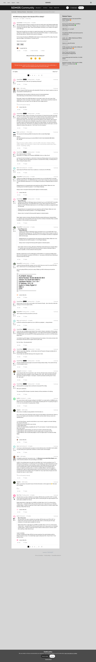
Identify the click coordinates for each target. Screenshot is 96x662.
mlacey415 (19, 371)
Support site (56, 7)
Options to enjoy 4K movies (68, 43)
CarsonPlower (20, 22)
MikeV (18, 88)
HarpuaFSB (19, 176)
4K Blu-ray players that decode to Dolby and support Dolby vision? (72, 47)
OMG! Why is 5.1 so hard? (68, 29)
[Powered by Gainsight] (48, 553)
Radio (18, 2)
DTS (18, 44)
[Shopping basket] (90, 2)
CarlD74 (18, 398)
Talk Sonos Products (21, 12)
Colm (18, 167)
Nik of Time (19, 495)
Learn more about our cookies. (70, 653)
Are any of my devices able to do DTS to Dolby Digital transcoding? (71, 24)
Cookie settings (47, 555)
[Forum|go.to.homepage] (22, 7)
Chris (18, 132)
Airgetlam (19, 410)
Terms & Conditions (39, 555)
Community (13, 12)
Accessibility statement (56, 555)
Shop (5, 2)
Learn (9, 2)
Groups (50, 7)
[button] (73, 7)
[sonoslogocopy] (48, 2)
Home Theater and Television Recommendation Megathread (69, 52)
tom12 (18, 516)
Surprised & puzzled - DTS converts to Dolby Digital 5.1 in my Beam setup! (72, 63)
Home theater (30, 12)
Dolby (22, 44)
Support (13, 2)
